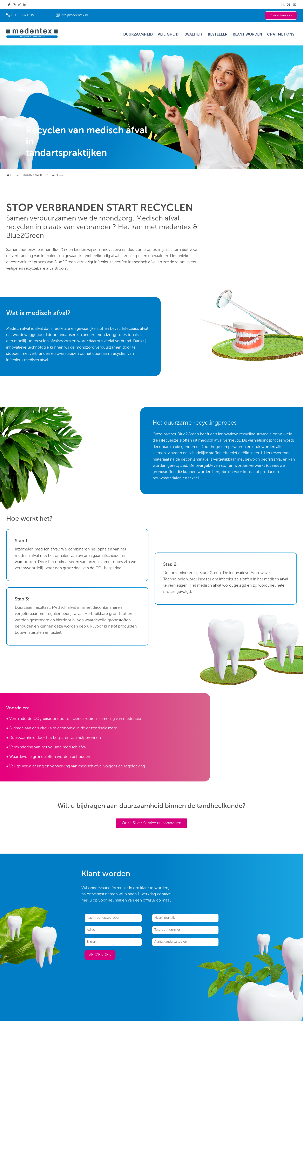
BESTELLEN (218, 34)
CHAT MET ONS (280, 34)
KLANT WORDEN (247, 34)
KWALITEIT (193, 34)
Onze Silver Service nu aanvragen (151, 823)
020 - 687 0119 (22, 15)
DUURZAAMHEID (138, 34)
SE (294, 4)
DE (288, 4)
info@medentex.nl (74, 15)
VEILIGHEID (168, 34)
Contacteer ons (280, 15)
